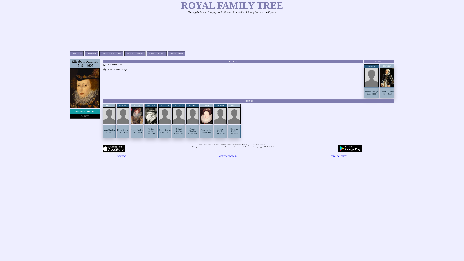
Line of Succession (111, 54)
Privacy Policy (339, 156)
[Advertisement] (142, 32)
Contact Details (228, 156)
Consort (91, 54)
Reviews (121, 156)
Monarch (77, 54)
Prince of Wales (135, 54)
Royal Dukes (176, 54)
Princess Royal (157, 54)
